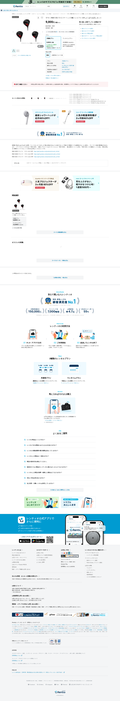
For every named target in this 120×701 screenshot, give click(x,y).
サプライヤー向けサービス (92, 552)
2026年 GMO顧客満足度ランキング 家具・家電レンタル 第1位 (60, 305)
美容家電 (41, 629)
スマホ (49, 628)
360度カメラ (64, 624)
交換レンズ (55, 624)
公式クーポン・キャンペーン (19, 557)
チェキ (50, 626)
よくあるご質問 (40, 562)
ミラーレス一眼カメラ (47, 624)
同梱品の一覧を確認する (51, 78)
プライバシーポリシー (48, 680)
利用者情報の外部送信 (58, 680)
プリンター (30, 628)
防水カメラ (101, 624)
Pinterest (64, 684)
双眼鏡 (35, 626)
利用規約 (40, 680)
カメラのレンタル (15, 624)
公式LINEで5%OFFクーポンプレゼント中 (81, 684)
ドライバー (63, 163)
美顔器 (35, 629)
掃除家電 (16, 629)
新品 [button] (63, 63)
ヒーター (94, 629)
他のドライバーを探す (87, 28)
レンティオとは (16, 550)
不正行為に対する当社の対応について (77, 680)
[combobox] (38, 6)
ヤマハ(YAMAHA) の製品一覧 (24, 55)
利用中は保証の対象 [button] (67, 71)
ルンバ (78, 628)
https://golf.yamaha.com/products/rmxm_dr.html (47, 154)
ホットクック (47, 629)
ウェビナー (89, 567)
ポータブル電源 (64, 631)
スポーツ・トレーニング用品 (34, 163)
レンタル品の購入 (41, 560)
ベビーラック (31, 631)
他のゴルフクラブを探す (88, 31)
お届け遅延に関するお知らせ (10, 10)
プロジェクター (55, 628)
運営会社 (14, 567)
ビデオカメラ (88, 624)
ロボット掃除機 (85, 628)
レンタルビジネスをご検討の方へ (95, 550)
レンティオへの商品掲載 (92, 555)
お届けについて (16, 585)
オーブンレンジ (57, 629)
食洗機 (52, 629)
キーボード (36, 628)
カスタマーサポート (42, 550)
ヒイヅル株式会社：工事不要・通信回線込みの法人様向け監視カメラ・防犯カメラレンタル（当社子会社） (37, 672)
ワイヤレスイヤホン (73, 626)
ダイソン (91, 628)
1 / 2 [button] (41, 46)
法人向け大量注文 (103, 6)
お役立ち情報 (88, 565)
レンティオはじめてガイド (19, 552)
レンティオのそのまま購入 (19, 560)
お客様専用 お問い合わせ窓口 (20, 595)
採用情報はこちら (16, 655)
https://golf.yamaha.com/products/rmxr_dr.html (46, 151)
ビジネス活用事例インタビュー (94, 576)
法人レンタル (102, 626)
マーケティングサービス (91, 558)
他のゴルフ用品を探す (87, 33)
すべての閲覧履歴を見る (60, 232)
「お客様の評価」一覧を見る (60, 277)
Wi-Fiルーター (44, 628)
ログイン (67, 6)
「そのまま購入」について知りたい (53, 420)
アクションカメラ (73, 624)
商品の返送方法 (16, 555)
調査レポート (90, 572)
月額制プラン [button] (65, 61)
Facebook (32, 684)
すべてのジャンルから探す (89, 38)
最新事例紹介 (90, 574)
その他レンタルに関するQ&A (53, 75)
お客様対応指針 (89, 680)
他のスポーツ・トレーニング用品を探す (92, 36)
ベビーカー (25, 631)
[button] (38, 17)
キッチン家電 (74, 629)
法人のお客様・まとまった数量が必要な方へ (25, 576)
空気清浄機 (61, 628)
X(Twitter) (40, 684)
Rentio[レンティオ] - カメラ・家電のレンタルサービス (26, 622)
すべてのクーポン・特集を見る (60, 260)
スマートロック (81, 626)
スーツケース (71, 631)
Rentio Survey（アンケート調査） (95, 562)
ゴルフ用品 (46, 163)
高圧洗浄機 (99, 629)
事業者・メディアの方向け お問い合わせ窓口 (25, 604)
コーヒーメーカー (65, 629)
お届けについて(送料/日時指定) (44, 555)
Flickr (57, 684)
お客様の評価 (15, 562)
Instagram (49, 684)
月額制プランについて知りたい (41, 383)
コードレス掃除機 (103, 628)
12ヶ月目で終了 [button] (66, 69)
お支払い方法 (39, 552)
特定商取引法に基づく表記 (31, 680)
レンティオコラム (91, 570)
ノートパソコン (19, 628)
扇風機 (90, 629)
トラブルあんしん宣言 (42, 557)
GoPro (59, 624)
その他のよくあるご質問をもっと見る (60, 490)
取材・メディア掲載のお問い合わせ (21, 569)
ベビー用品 (38, 631)
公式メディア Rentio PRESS (19, 564)
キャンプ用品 (57, 631)
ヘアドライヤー (30, 629)
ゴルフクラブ (54, 163)
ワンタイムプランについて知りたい (70, 383)
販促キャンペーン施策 (92, 560)
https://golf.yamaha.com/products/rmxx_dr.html (47, 156)
